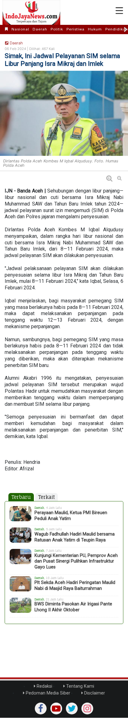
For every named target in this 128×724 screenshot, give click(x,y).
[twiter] (72, 708)
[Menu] (119, 11)
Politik (57, 29)
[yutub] (56, 708)
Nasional (20, 29)
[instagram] (87, 708)
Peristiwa (75, 29)
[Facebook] (40, 708)
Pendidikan (116, 29)
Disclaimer (94, 693)
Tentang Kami (79, 686)
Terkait (46, 497)
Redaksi (43, 686)
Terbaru (21, 497)
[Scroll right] (125, 29)
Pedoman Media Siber (47, 693)
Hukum (95, 29)
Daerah (40, 29)
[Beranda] (6, 29)
